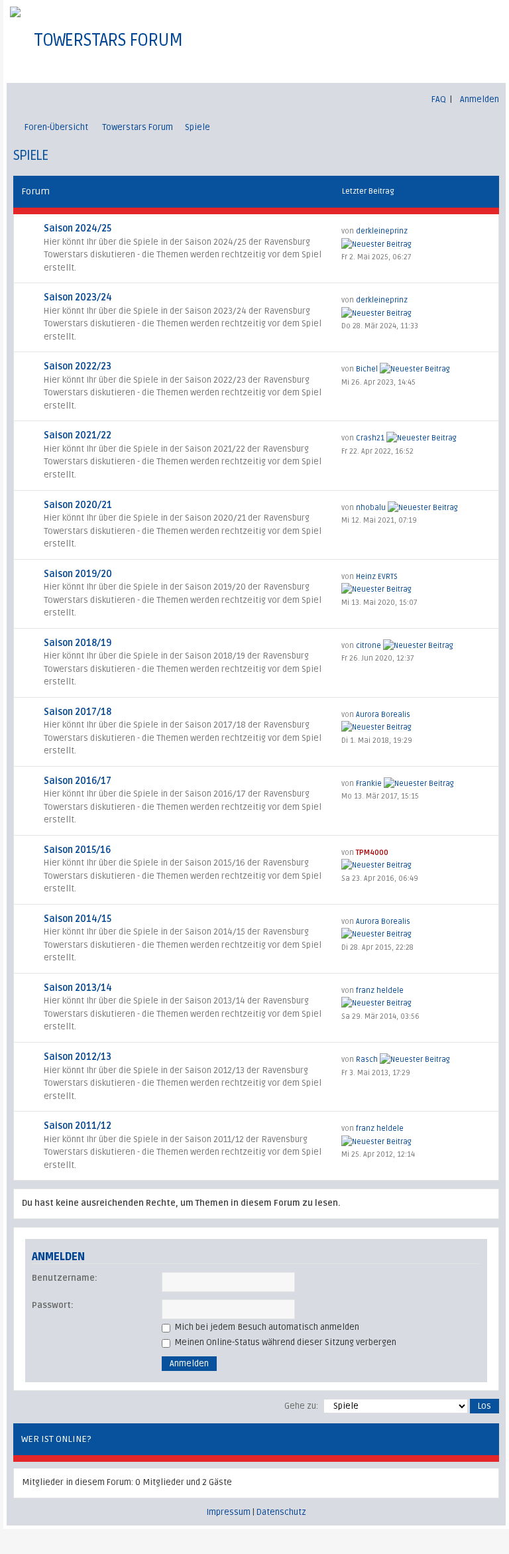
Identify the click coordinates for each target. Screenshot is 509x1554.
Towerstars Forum (137, 127)
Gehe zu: (301, 1406)
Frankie (369, 783)
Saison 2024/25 (77, 228)
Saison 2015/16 (77, 850)
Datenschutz (281, 1512)
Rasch (367, 1059)
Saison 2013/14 (78, 988)
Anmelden (479, 99)
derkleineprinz (382, 231)
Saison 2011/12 (77, 1126)
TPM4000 (372, 852)
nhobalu (371, 507)
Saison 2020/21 (78, 505)
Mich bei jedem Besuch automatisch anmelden (265, 1327)
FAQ (438, 99)
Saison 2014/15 (77, 919)
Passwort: (53, 1305)
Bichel (367, 369)
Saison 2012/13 (77, 1057)
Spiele (197, 127)
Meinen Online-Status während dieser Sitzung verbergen (284, 1342)
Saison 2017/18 (77, 712)
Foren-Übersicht (56, 127)
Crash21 (370, 438)
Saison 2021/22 (77, 435)
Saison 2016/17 (77, 781)
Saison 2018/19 (77, 643)
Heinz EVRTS (377, 576)
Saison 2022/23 (77, 366)
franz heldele (380, 990)
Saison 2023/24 (78, 297)
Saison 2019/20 (78, 574)
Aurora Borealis (383, 714)
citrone (368, 645)
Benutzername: (64, 1278)
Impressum (228, 1512)
